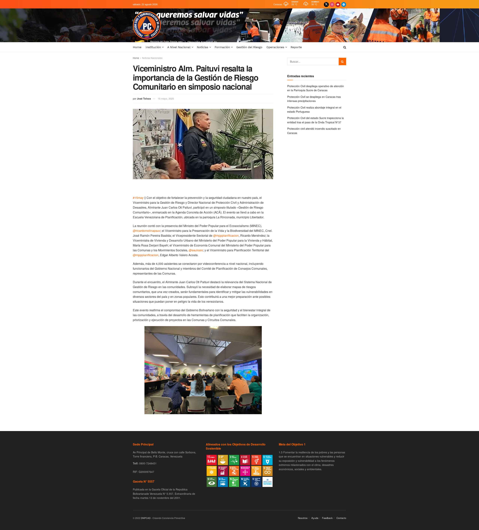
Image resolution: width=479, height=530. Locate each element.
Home (137, 47)
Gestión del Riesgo (249, 47)
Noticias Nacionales (152, 57)
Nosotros (303, 518)
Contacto (341, 518)
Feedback (327, 518)
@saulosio (196, 250)
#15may (138, 197)
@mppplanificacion (226, 235)
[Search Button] (342, 61)
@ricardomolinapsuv (146, 230)
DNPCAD (146, 518)
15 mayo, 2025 (166, 98)
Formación (222, 47)
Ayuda (314, 518)
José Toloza (144, 98)
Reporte (296, 47)
